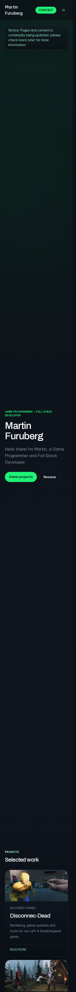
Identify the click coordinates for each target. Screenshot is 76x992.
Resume (50, 477)
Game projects (21, 477)
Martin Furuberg (14, 10)
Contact (46, 10)
